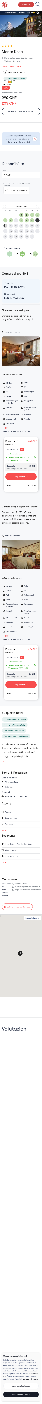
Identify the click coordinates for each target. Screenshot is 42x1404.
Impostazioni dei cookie (29, 1379)
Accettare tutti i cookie (21, 1394)
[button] (16, 190)
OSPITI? (5, 170)
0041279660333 (21, 884)
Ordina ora (26, 5)
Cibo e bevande (9, 778)
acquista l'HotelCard (22, 136)
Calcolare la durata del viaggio (17, 907)
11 (37, 220)
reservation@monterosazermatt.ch (27, 887)
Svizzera (4, 66)
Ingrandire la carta (32, 918)
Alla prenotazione (21, 477)
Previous (3, 23)
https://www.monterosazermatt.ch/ (28, 890)
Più (6, 428)
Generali (6, 792)
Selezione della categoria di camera (17, 184)
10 (32, 220)
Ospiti (7, 175)
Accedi (9, 136)
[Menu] (37, 4)
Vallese (11, 66)
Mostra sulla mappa (14, 72)
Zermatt (18, 66)
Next (38, 23)
